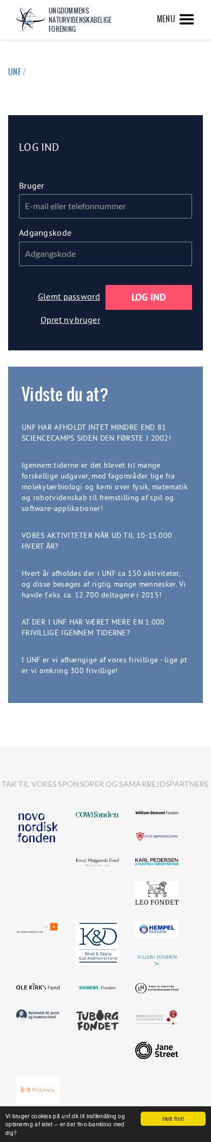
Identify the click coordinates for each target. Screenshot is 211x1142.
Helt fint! (173, 1118)
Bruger (31, 185)
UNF (14, 72)
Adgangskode (45, 232)
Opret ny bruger (71, 319)
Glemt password (69, 296)
